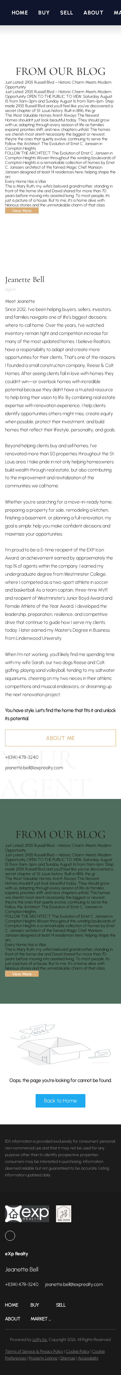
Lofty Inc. (40, 1339)
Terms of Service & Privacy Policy (34, 1351)
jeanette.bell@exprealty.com (34, 768)
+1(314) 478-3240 (21, 757)
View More (22, 210)
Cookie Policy (77, 1351)
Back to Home (60, 1100)
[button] (18, 1305)
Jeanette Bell (24, 279)
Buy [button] (44, 12)
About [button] (93, 12)
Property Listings (43, 1358)
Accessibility (88, 1358)
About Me (60, 738)
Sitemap (67, 1358)
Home (20, 12)
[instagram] (10, 1236)
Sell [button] (66, 12)
